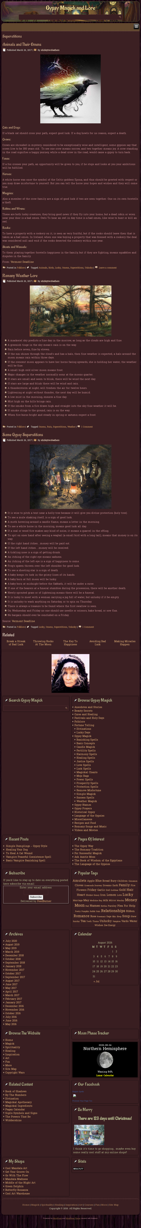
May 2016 (11, 1024)
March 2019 (12, 952)
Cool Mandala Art (16, 1168)
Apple (91, 881)
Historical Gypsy (84, 812)
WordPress (57, 1218)
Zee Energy (109, 925)
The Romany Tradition (88, 850)
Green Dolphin (14, 1186)
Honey (96, 895)
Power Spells (85, 780)
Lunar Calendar (105, 1075)
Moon (80, 905)
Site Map (11, 1069)
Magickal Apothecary (18, 1102)
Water (133, 921)
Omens (65, 267)
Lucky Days (83, 733)
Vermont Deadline (22, 262)
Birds (51, 267)
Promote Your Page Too (82, 1101)
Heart (81, 895)
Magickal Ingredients (18, 1106)
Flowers (81, 890)
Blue (98, 881)
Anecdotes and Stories (88, 707)
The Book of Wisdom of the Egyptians (98, 861)
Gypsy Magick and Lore (70, 8)
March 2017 (12, 995)
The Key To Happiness (70, 643)
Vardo (125, 921)
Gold (122, 890)
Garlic (101, 890)
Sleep (119, 916)
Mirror (112, 900)
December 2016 (14, 1006)
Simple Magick (86, 794)
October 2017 (13, 974)
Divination (12, 1099)
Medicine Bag (96, 900)
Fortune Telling (84, 725)
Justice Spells (85, 761)
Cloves (79, 885)
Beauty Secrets (83, 711)
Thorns (96, 921)
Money (131, 900)
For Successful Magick (88, 853)
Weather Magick (87, 801)
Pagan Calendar (15, 1110)
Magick (9, 1044)
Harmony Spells (87, 754)
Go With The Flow (16, 1176)
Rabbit (92, 911)
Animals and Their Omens (21, 44)
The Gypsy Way (83, 846)
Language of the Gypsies (89, 816)
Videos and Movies (86, 830)
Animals (43, 267)
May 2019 (11, 948)
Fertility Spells (86, 751)
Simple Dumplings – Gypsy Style (26, 846)
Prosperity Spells (87, 783)
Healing (10, 1051)
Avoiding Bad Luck (97, 643)
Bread (106, 881)
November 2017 (14, 970)
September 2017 (15, 977)
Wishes (99, 925)
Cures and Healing (85, 714)
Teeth (89, 921)
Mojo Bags (83, 776)
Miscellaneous (83, 819)
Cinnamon (132, 881)
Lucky (58, 267)
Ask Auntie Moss (84, 857)
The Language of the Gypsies (92, 864)
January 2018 (13, 966)
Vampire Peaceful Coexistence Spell (28, 857)
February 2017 (13, 999)
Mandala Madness (16, 1179)
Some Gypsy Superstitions (22, 434)
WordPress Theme (73, 1218)
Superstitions (77, 267)
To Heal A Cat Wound (19, 853)
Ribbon (130, 911)
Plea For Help (126, 906)
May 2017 (11, 988)
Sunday (76, 921)
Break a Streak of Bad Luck (16, 643)
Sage (108, 916)
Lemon (111, 895)
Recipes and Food (85, 823)
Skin (114, 916)
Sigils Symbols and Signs (21, 1113)
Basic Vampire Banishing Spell (25, 861)
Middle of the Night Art (20, 1183)
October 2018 (13, 959)
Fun (7, 1062)
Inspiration (12, 1055)
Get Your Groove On (17, 1172)
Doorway (98, 885)
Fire (133, 885)
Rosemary (101, 916)
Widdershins (13, 1120)
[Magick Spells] (74, 1097)
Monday (120, 900)
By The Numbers (15, 1095)
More (8, 1065)
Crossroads (89, 885)
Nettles (104, 906)
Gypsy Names (82, 805)
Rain (49, 427)
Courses (88, 1205)
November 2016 (14, 1010)
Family (124, 885)
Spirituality (12, 1047)
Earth (115, 885)
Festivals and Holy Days (89, 718)
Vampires (117, 921)
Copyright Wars (15, 1073)
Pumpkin (85, 911)
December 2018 (14, 955)
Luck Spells (84, 769)
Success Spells (85, 798)
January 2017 (13, 1003)
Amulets (79, 881)
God (108, 890)
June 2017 (11, 984)
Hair (130, 890)
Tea (83, 921)
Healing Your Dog (17, 850)
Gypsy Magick (82, 736)
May (86, 900)
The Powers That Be (18, 1117)
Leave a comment (108, 267)
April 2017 (11, 992)
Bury (113, 881)
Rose (93, 916)
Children (122, 881)
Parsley (112, 906)
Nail (87, 906)
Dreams (107, 885)
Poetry (78, 911)
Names (95, 906)
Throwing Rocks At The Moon (43, 643)
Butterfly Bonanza (16, 1190)
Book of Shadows (15, 1091)
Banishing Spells (87, 740)
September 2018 (15, 963)
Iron (103, 895)
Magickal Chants (87, 772)
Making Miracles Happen (124, 643)
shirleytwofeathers (50, 50)
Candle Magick (86, 747)
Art (7, 1058)
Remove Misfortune (89, 790)
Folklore (21, 267)
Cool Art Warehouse (17, 1194)
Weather (71, 427)
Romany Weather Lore (19, 275)
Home (89, 895)
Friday (91, 890)
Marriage (78, 900)
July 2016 (11, 1017)
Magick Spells (78, 1092)
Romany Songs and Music (90, 827)
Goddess (114, 890)
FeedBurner (44, 901)
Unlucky (89, 267)
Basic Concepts (86, 743)
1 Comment (87, 427)
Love (119, 895)
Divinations (84, 729)
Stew (133, 916)
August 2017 (12, 981)
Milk (105, 900)
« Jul (97, 982)
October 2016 (13, 1013)
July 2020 (11, 941)
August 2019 (12, 945)
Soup (126, 916)
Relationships (113, 911)
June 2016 (11, 1021)
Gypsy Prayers (83, 809)
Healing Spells (86, 758)
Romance (81, 916)
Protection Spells (87, 787)
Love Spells (84, 765)
